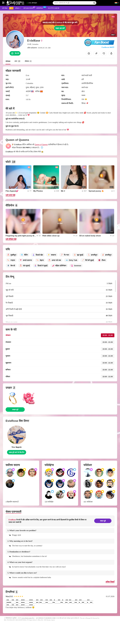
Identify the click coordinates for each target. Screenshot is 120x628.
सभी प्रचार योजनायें (28, 8)
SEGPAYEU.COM (50, 618)
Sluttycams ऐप (53, 8)
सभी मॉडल (4, 8)
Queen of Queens (41, 144)
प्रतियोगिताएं (39, 8)
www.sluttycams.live (27, 618)
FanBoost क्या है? (108, 47)
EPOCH (41, 618)
